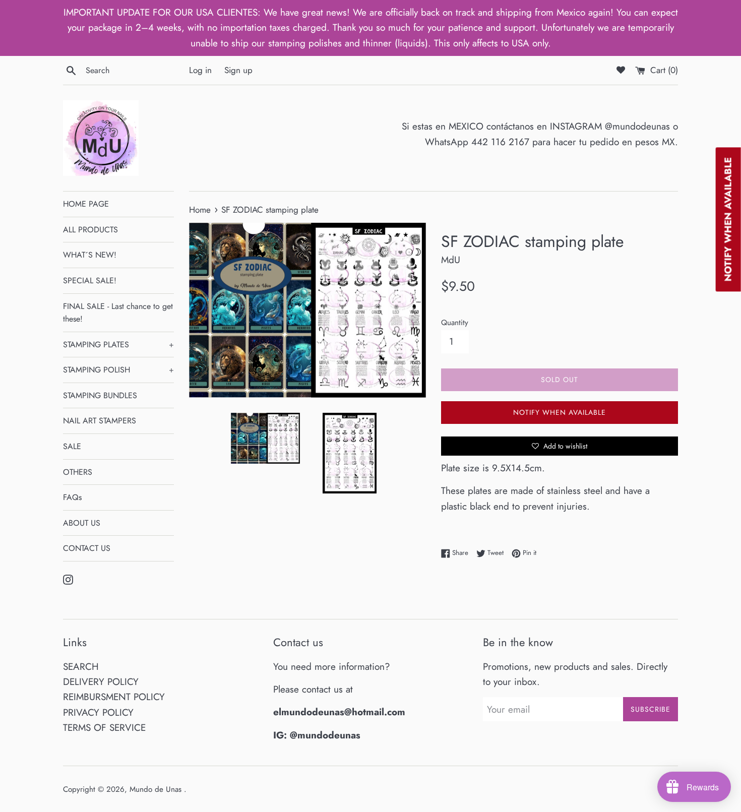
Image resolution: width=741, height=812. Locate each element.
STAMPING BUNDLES (100, 395)
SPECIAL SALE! (89, 280)
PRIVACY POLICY (98, 712)
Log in (200, 70)
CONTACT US (86, 548)
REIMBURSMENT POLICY (114, 697)
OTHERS (77, 472)
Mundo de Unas (157, 789)
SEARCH (81, 666)
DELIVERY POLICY (101, 682)
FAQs (72, 497)
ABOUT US (81, 523)
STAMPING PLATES (118, 344)
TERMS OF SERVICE (104, 727)
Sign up (238, 70)
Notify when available (559, 412)
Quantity (454, 322)
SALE (72, 446)
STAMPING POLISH (118, 370)
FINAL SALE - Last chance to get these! (118, 312)
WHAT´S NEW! (89, 255)
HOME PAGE (86, 204)
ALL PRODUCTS (90, 229)
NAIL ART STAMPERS (99, 420)
